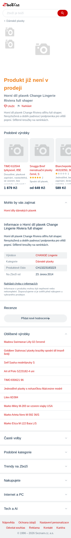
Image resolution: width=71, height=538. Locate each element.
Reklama (34, 527)
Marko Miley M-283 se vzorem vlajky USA (28, 406)
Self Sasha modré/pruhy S (19, 362)
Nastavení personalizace (54, 522)
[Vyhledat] (62, 13)
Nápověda (8, 522)
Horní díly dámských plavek (20, 210)
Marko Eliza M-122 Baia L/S (20, 423)
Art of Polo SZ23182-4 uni (19, 371)
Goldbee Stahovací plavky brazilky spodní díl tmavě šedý (34, 352)
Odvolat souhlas (15, 527)
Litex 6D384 (11, 397)
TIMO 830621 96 (14, 380)
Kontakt (48, 527)
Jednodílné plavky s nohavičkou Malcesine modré (33, 388)
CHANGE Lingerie (46, 255)
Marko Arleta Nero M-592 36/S (21, 414)
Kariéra (60, 527)
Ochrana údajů (27, 522)
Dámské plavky (15, 21)
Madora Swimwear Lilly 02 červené (24, 342)
